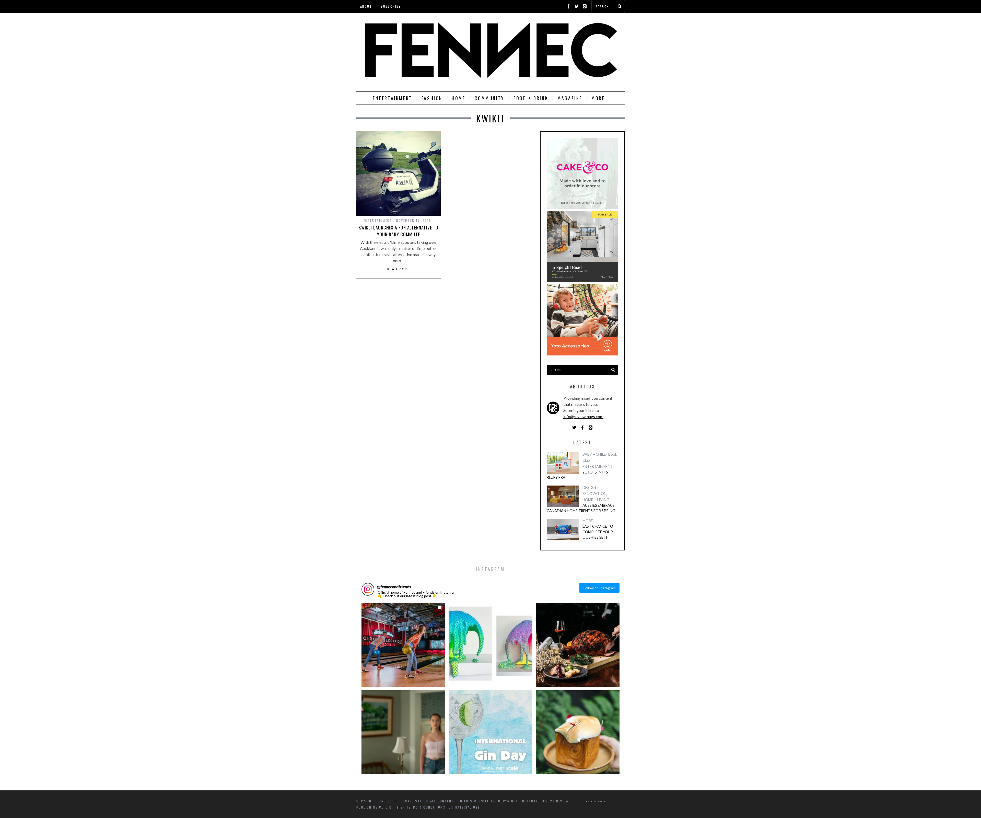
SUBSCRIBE (391, 6)
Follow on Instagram (599, 588)
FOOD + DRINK (530, 98)
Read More (398, 269)
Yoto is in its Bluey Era (577, 475)
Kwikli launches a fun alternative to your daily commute (398, 231)
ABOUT (366, 6)
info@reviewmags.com (583, 416)
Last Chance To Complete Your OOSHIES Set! (597, 531)
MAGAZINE (569, 98)
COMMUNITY (489, 98)
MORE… (599, 98)
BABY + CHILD (594, 454)
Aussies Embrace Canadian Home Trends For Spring (581, 508)
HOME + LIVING (595, 500)
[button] (403, 645)
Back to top (595, 801)
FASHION (432, 98)
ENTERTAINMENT (392, 98)
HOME (458, 98)
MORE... (588, 521)
